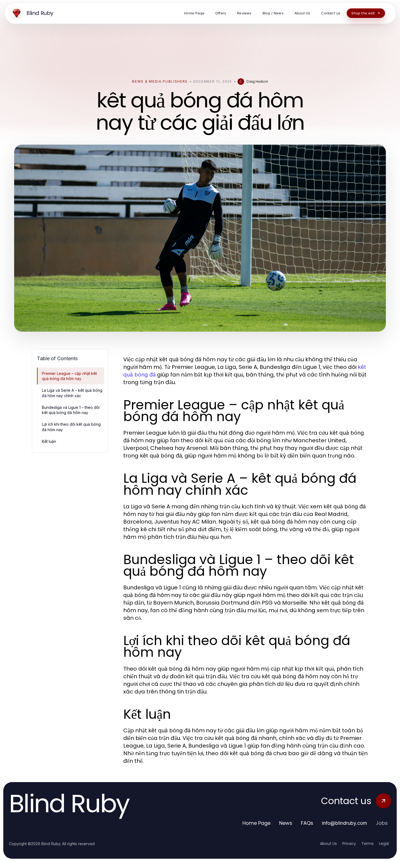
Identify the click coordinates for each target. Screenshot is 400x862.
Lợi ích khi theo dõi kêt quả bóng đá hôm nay (71, 427)
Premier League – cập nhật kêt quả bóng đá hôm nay (69, 376)
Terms (367, 843)
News (285, 823)
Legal (384, 843)
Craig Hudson (257, 81)
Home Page (256, 823)
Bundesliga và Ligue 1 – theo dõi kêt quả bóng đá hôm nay (71, 410)
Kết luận (49, 441)
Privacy (349, 843)
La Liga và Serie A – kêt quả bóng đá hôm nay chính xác (72, 393)
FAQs (307, 823)
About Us (328, 843)
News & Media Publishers (160, 81)
